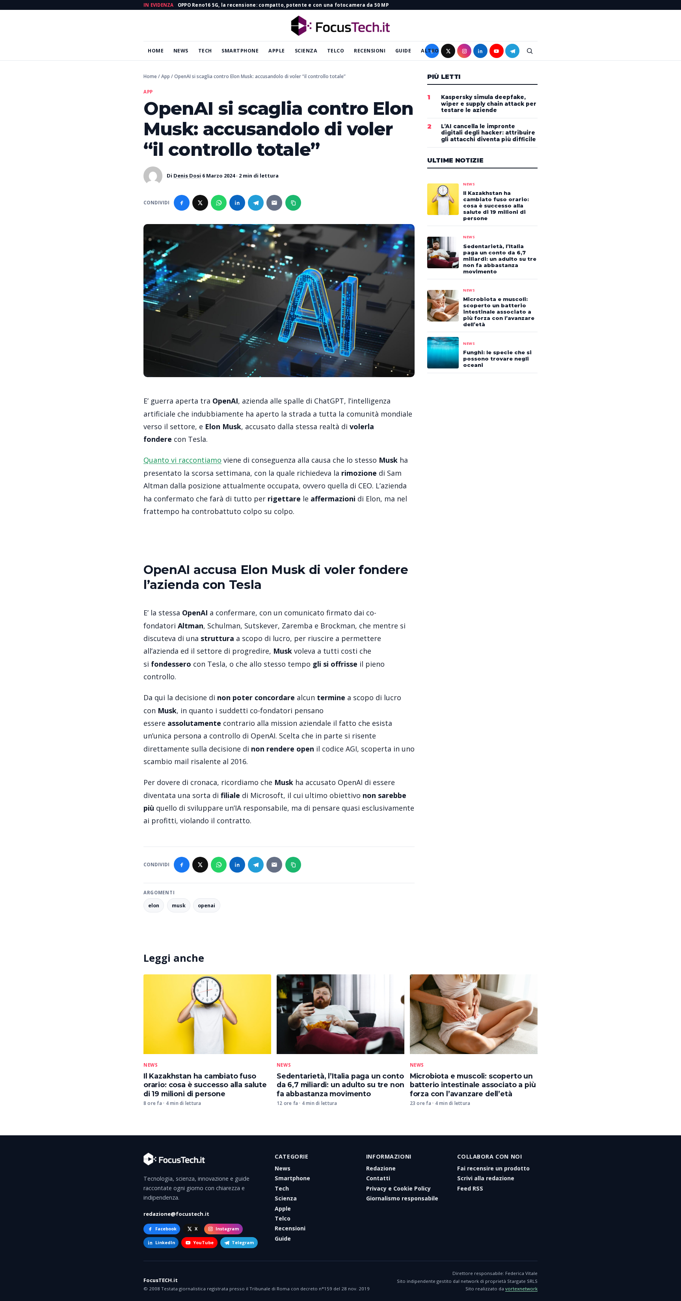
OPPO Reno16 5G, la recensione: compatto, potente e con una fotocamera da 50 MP (283, 5)
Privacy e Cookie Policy (398, 1188)
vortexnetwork (521, 1289)
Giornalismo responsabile (402, 1198)
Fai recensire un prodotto (493, 1168)
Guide (403, 50)
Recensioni (369, 50)
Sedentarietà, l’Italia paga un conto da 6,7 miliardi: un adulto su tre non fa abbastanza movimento (340, 1085)
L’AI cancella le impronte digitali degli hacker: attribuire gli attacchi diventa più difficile (488, 133)
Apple (276, 50)
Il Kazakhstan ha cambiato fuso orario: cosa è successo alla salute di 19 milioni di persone (205, 1085)
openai (206, 905)
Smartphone (240, 50)
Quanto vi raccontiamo (182, 460)
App (165, 76)
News (180, 50)
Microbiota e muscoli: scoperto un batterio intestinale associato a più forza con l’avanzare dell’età (473, 1085)
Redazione (381, 1168)
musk (179, 905)
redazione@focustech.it (176, 1213)
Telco (335, 50)
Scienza (306, 50)
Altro (430, 50)
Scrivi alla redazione (485, 1178)
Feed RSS (470, 1188)
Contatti (378, 1178)
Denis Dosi (187, 175)
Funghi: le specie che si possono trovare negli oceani (497, 358)
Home (156, 50)
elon (153, 905)
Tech (205, 50)
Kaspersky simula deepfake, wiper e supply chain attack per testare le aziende (488, 104)
